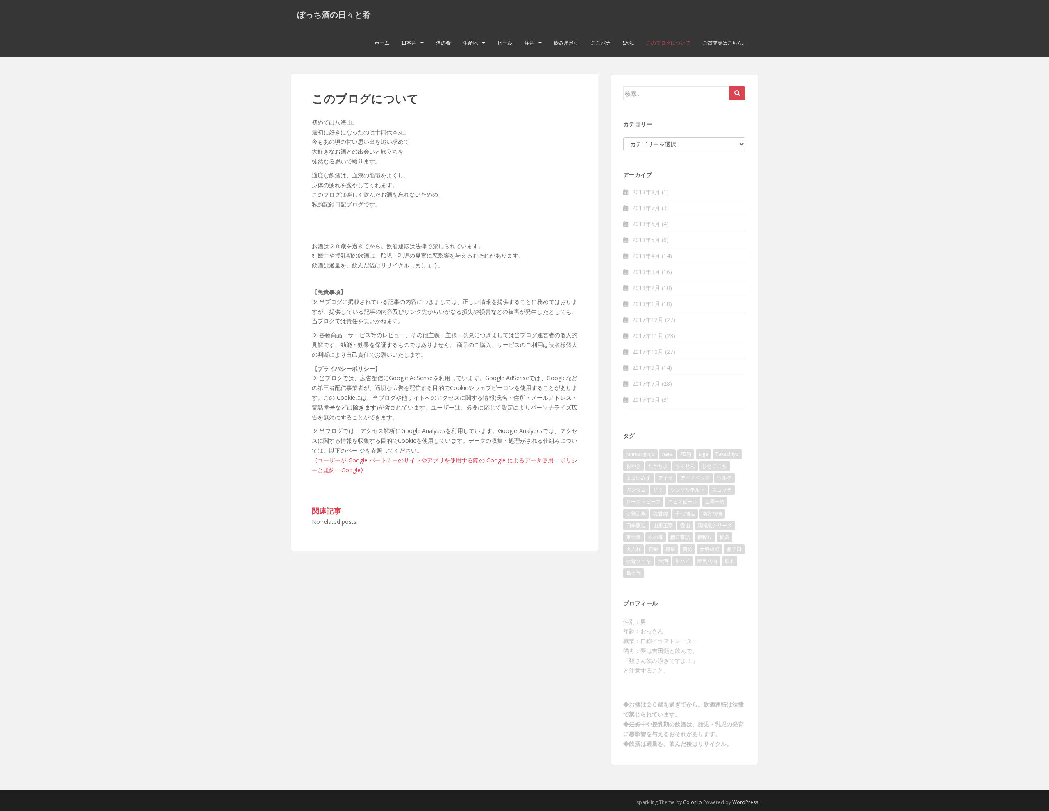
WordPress (745, 802)
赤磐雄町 (710, 549)
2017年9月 (646, 368)
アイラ (665, 477)
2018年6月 (646, 224)
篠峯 (670, 549)
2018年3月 (646, 272)
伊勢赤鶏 (636, 513)
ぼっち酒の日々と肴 (334, 14)
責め (688, 549)
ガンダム (636, 489)
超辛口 (734, 549)
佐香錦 (660, 513)
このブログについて (668, 42)
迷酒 (663, 560)
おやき (633, 465)
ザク (658, 489)
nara (667, 454)
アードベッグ (695, 477)
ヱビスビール (682, 501)
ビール (504, 42)
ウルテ (724, 477)
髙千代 (633, 572)
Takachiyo (727, 454)
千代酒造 (685, 513)
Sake (628, 42)
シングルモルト (687, 489)
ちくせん (685, 465)
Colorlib (692, 802)
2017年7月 (646, 383)
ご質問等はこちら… (724, 42)
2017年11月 (647, 336)
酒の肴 (443, 42)
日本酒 (409, 42)
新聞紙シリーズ (714, 525)
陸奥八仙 (707, 560)
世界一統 (714, 501)
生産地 (470, 42)
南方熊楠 (712, 513)
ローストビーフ (643, 501)
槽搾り (704, 537)
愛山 (685, 525)
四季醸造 (636, 525)
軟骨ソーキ (638, 560)
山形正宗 (663, 525)
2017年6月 (646, 399)
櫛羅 (724, 537)
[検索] (737, 93)
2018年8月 (646, 192)
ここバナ (601, 42)
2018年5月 (646, 240)
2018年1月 (646, 304)
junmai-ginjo (640, 454)
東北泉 (633, 537)
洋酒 (529, 42)
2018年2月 (646, 288)
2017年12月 (647, 320)
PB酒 (685, 454)
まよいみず (638, 477)
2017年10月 (647, 352)
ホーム (382, 42)
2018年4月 (646, 256)
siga (703, 454)
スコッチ (722, 489)
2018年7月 (646, 208)
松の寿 (655, 537)
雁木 (729, 560)
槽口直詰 (680, 537)
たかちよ (658, 465)
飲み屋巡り (566, 42)
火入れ (633, 549)
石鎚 (653, 549)
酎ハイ (682, 560)
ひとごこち (714, 465)
